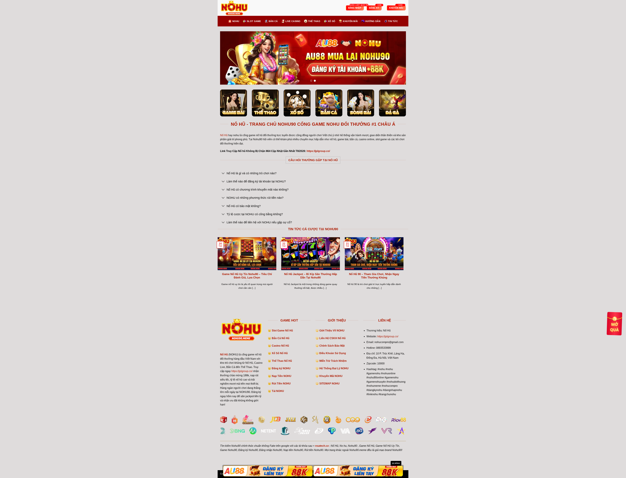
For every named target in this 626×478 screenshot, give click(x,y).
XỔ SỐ (331, 21)
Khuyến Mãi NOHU (331, 376)
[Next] (398, 58)
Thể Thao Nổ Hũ (282, 360)
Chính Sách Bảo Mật (332, 345)
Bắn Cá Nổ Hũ (280, 338)
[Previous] (228, 58)
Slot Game (254, 21)
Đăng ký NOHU (281, 368)
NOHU (235, 21)
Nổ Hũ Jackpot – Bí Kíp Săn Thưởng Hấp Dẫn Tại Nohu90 (310, 276)
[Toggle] (223, 173)
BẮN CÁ (273, 21)
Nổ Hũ (224, 135)
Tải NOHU (278, 391)
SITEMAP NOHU (329, 383)
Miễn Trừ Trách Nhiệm (333, 360)
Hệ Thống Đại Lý (334, 368)
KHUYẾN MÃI (350, 21)
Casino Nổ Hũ (280, 345)
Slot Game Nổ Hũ (282, 330)
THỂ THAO (314, 21)
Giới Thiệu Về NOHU (331, 330)
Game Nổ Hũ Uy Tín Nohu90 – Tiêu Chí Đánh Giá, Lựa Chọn (247, 276)
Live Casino (292, 21)
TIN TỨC (393, 21)
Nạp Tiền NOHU (281, 376)
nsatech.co (322, 445)
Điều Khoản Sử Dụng (332, 353)
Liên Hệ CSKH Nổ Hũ (332, 338)
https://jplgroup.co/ (241, 371)
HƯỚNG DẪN (372, 21)
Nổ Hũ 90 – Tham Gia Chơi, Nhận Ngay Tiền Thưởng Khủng (374, 276)
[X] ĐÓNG (396, 463)
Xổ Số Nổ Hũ (280, 353)
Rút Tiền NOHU (281, 383)
